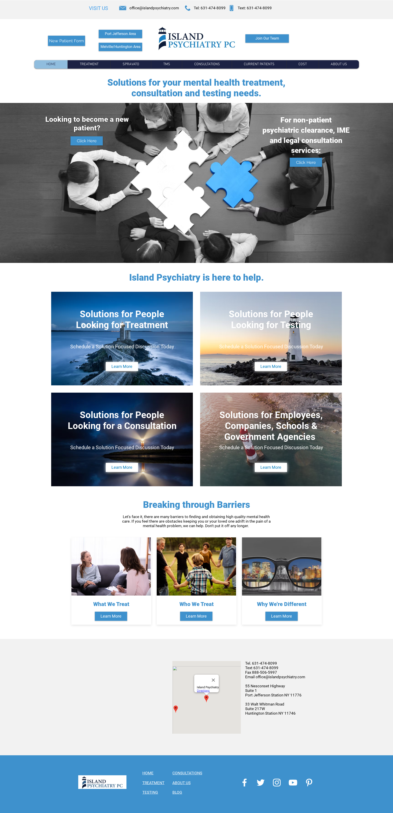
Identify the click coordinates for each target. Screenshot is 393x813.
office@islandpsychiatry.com (154, 8)
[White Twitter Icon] (260, 782)
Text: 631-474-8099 (255, 8)
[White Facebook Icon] (244, 782)
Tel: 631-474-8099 (210, 8)
